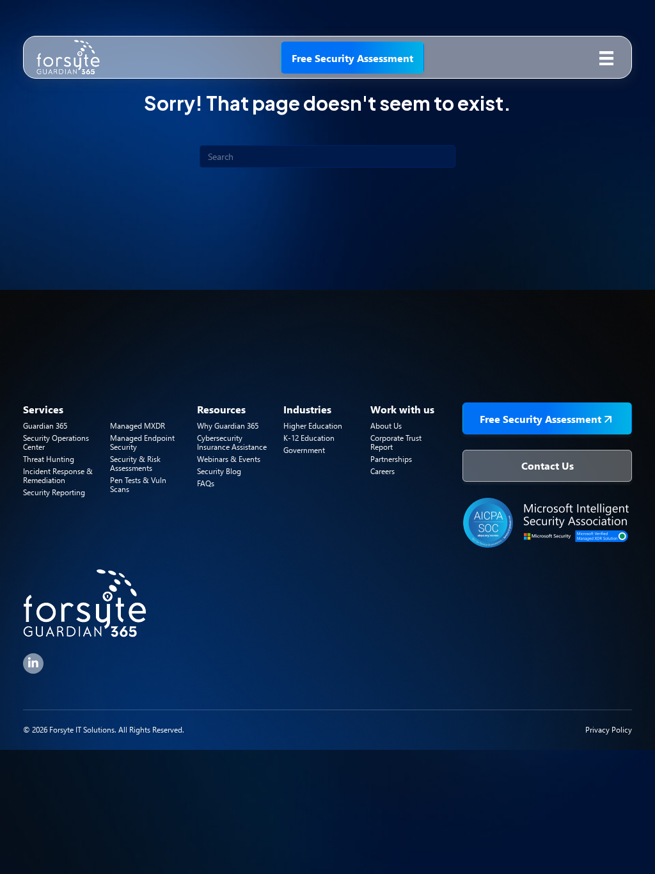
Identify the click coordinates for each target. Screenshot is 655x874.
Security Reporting (54, 492)
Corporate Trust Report (396, 442)
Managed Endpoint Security (142, 442)
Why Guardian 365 (227, 426)
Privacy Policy (608, 730)
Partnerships (391, 459)
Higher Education (312, 426)
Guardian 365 (45, 426)
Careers (382, 471)
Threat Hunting (48, 459)
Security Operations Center (56, 442)
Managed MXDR (137, 426)
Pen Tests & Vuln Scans (138, 484)
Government (304, 450)
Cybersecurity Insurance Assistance (232, 442)
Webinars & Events (228, 459)
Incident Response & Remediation (58, 475)
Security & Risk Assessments (135, 463)
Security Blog (219, 471)
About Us (386, 426)
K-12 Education (309, 438)
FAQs (205, 483)
